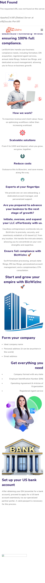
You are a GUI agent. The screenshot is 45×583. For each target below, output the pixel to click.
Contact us (9, 568)
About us (8, 573)
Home (7, 564)
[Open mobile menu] (41, 29)
